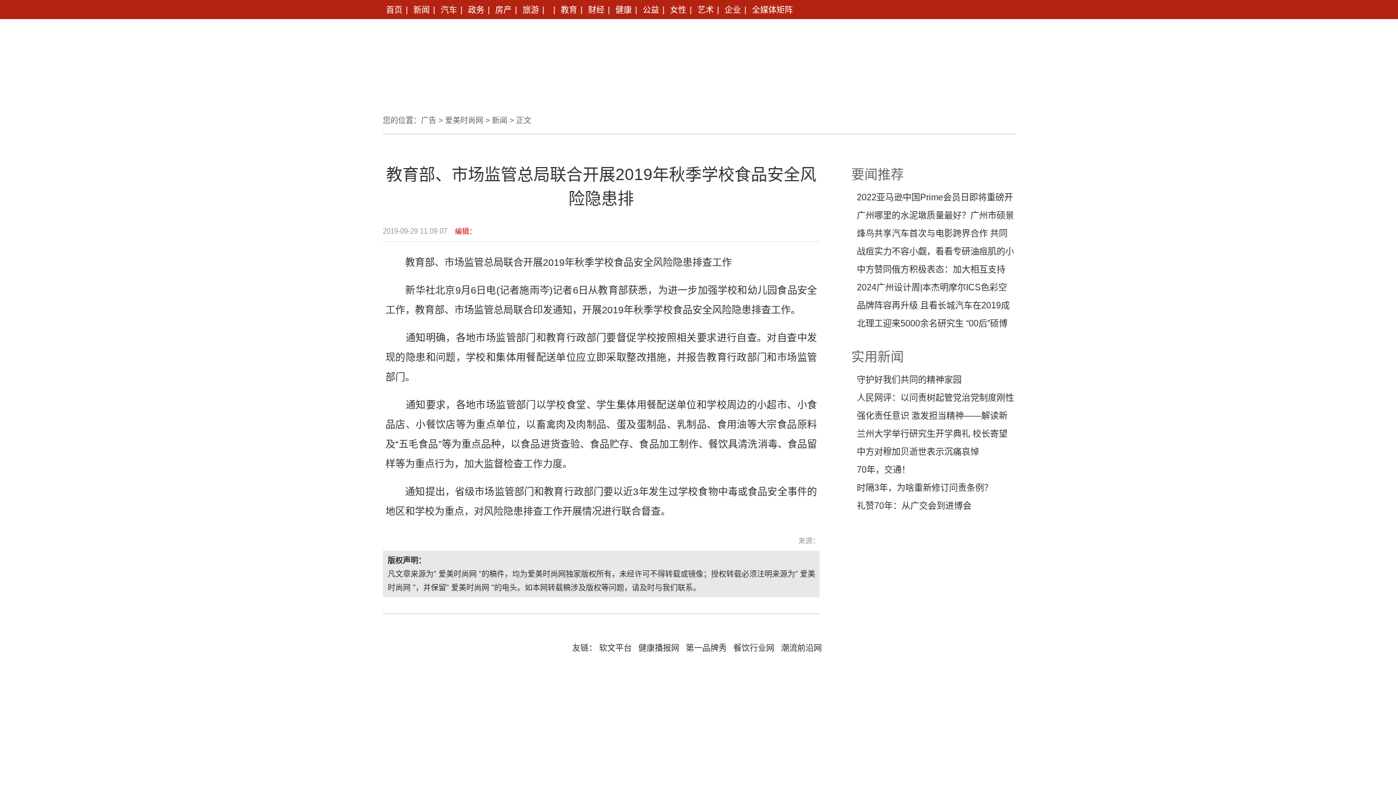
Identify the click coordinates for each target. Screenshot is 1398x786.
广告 (428, 120)
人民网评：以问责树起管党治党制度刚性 (935, 397)
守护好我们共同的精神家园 (909, 379)
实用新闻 (877, 356)
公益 (651, 9)
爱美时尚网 (464, 120)
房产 (503, 9)
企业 (733, 9)
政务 (476, 9)
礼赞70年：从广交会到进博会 (914, 505)
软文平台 (615, 648)
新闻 (421, 9)
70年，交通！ (883, 469)
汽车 (449, 9)
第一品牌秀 (706, 648)
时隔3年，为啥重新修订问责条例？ (925, 487)
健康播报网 (658, 648)
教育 (569, 9)
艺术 (705, 9)
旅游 (531, 9)
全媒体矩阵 (772, 9)
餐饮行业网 (753, 648)
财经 (596, 9)
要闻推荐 (877, 174)
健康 (623, 9)
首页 (394, 9)
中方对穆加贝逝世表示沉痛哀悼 (918, 451)
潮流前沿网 (801, 648)
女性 (678, 9)
